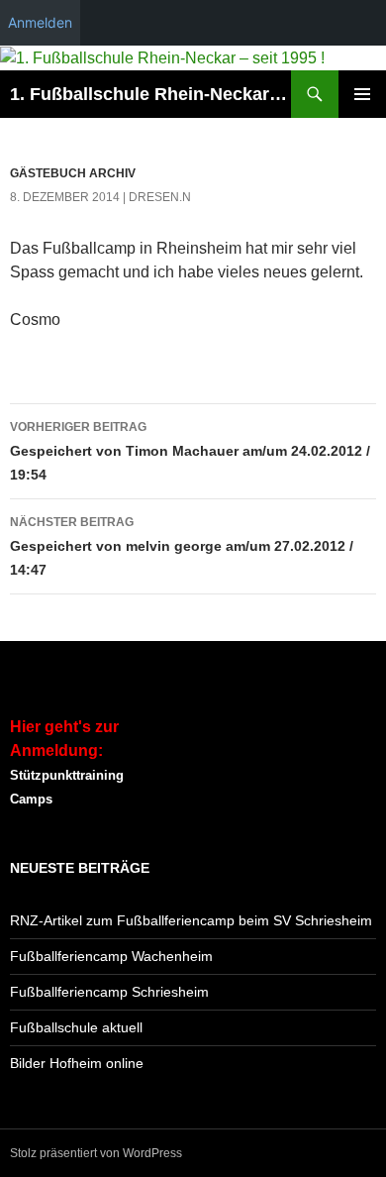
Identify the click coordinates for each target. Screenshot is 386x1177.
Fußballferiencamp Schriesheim (109, 992)
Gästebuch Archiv (73, 173)
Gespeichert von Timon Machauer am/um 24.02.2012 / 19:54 (190, 451)
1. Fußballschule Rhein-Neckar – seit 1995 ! (150, 94)
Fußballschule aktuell (76, 1027)
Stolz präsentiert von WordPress (96, 1153)
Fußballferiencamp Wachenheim (111, 956)
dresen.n (160, 197)
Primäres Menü (362, 94)
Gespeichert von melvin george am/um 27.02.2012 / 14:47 (181, 546)
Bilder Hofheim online (77, 1063)
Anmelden (40, 22)
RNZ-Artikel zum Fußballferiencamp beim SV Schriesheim (191, 920)
